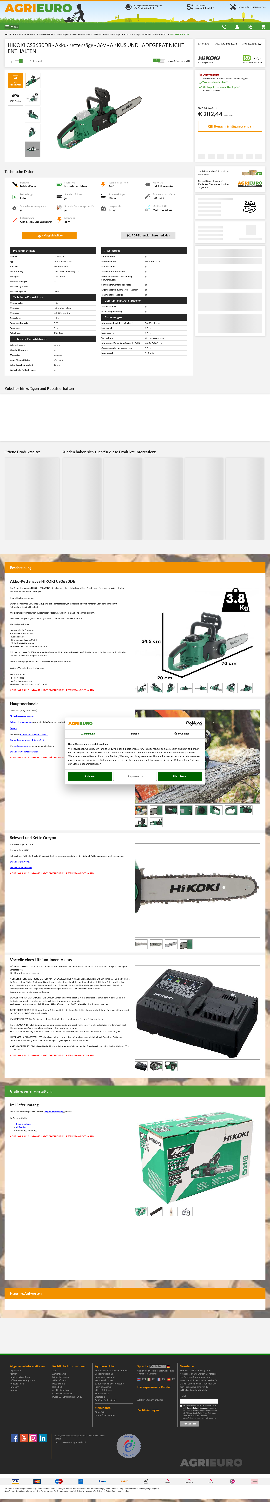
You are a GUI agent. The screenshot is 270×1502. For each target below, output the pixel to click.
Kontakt (14, 1390)
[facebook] (14, 1446)
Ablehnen (90, 776)
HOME (8, 34)
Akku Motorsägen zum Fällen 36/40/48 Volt (145, 34)
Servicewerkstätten (104, 1380)
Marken (13, 1374)
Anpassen (133, 776)
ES (173, 1379)
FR (163, 1379)
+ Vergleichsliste (52, 235)
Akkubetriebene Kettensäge (107, 34)
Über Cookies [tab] (181, 733)
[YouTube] (24, 1446)
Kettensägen (63, 34)
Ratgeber (14, 1387)
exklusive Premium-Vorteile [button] (194, 1390)
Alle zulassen (180, 776)
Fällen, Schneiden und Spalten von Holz (34, 34)
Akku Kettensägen (81, 34)
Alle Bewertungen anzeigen (150, 1400)
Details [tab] (135, 733)
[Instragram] (33, 1446)
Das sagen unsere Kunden (154, 1387)
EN (143, 1379)
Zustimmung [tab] (88, 733)
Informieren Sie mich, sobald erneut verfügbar (225, 78)
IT (153, 1379)
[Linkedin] (42, 1446)
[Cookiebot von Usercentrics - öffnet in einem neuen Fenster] (188, 723)
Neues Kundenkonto (105, 1415)
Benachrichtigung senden (233, 126)
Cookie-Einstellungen (62, 1393)
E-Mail (183, 1396)
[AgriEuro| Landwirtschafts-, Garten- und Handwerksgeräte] (46, 8)
